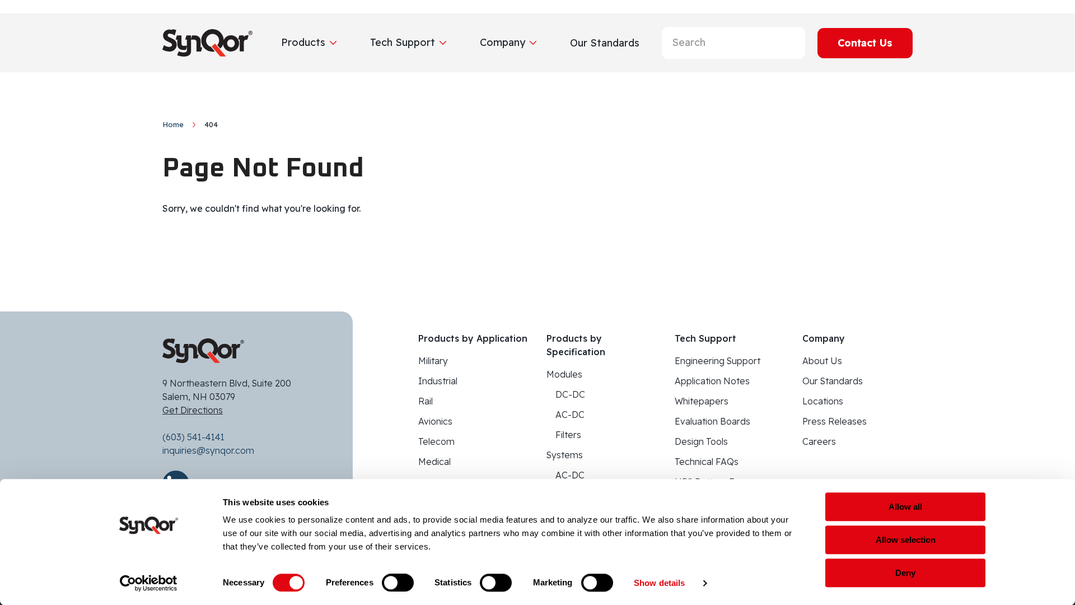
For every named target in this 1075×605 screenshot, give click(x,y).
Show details (659, 583)
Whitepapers (701, 401)
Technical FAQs (707, 461)
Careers (819, 441)
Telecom (436, 441)
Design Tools (701, 441)
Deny (905, 573)
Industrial (437, 381)
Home (173, 124)
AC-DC (570, 414)
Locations (822, 401)
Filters (568, 434)
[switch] (398, 583)
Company (502, 42)
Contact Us (865, 42)
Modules (564, 374)
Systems (564, 454)
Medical (434, 461)
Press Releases (834, 421)
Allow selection (906, 539)
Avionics (435, 421)
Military (433, 360)
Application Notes (712, 381)
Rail (425, 401)
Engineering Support (717, 360)
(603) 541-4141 (193, 437)
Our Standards (832, 381)
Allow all (905, 506)
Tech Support (402, 42)
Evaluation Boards (712, 421)
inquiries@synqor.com (208, 450)
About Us (822, 360)
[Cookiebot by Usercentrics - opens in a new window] (149, 583)
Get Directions (192, 410)
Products (303, 42)
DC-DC (570, 394)
